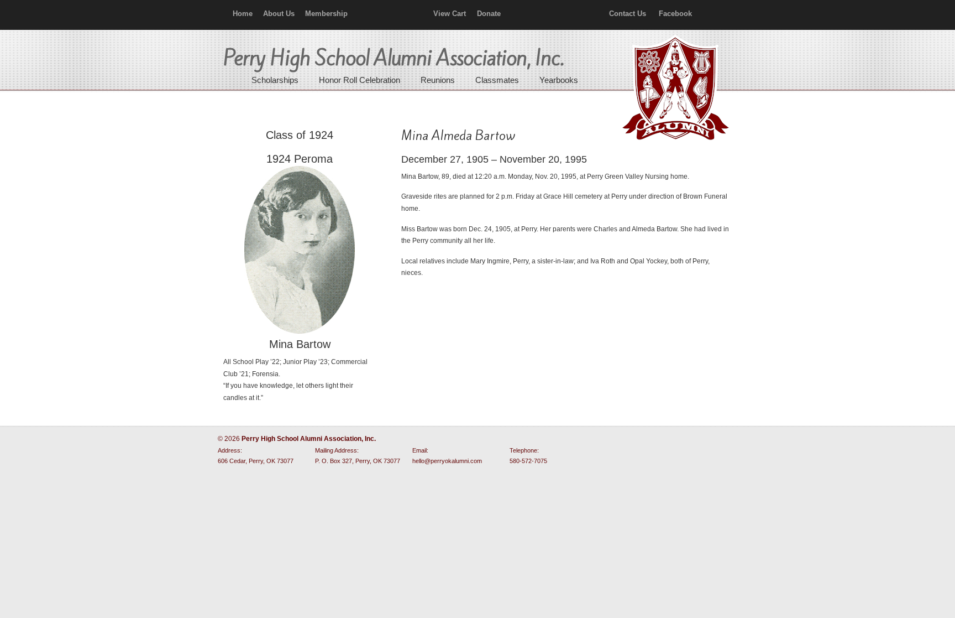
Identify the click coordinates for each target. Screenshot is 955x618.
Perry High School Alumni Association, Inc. (674, 88)
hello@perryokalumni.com (447, 461)
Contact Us (627, 13)
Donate (489, 13)
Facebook (675, 13)
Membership (326, 13)
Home (243, 13)
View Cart (449, 13)
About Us (279, 13)
